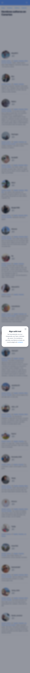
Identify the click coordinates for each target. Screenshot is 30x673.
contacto (20, 342)
